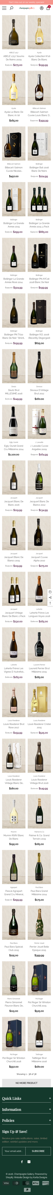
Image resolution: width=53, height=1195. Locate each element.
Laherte (39, 609)
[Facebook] (21, 1161)
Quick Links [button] (11, 1098)
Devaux (39, 387)
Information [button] (11, 1109)
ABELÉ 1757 (13, 53)
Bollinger (39, 164)
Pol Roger (39, 999)
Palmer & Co (39, 832)
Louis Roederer (14, 721)
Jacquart (13, 498)
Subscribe (38, 1151)
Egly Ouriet (13, 442)
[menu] (4, 8)
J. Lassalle (39, 442)
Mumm (14, 832)
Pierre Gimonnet (13, 999)
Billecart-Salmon (39, 108)
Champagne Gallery (24, 1174)
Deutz (13, 387)
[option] (26, 2)
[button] (11, 8)
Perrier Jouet (39, 943)
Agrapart (13, 887)
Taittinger (39, 1054)
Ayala (39, 53)
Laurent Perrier (39, 665)
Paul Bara (39, 887)
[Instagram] (29, 1161)
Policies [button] (8, 1120)
